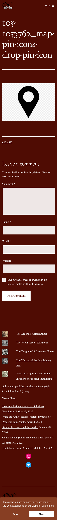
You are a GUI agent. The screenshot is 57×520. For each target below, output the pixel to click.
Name (6, 221)
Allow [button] (41, 514)
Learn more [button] (48, 505)
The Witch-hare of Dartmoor (32, 342)
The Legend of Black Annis (31, 333)
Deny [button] (15, 514)
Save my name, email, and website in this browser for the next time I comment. (27, 282)
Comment (8, 183)
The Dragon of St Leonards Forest (35, 351)
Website (6, 260)
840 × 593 (7, 142)
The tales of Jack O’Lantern (17, 447)
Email (6, 241)
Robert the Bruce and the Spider (20, 427)
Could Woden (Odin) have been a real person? (28, 437)
